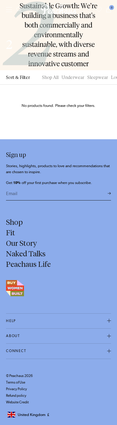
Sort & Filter (18, 77)
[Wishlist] (99, 9)
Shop (14, 222)
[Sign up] (109, 194)
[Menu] (9, 9)
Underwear (73, 77)
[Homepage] (58, 10)
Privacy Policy (16, 389)
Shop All (50, 77)
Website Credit (17, 402)
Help (11, 321)
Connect (16, 351)
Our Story (21, 243)
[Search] (19, 9)
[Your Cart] (108, 9)
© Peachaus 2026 (19, 376)
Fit (10, 232)
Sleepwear (97, 77)
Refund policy (16, 395)
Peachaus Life (28, 264)
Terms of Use (15, 382)
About (13, 336)
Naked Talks (26, 253)
